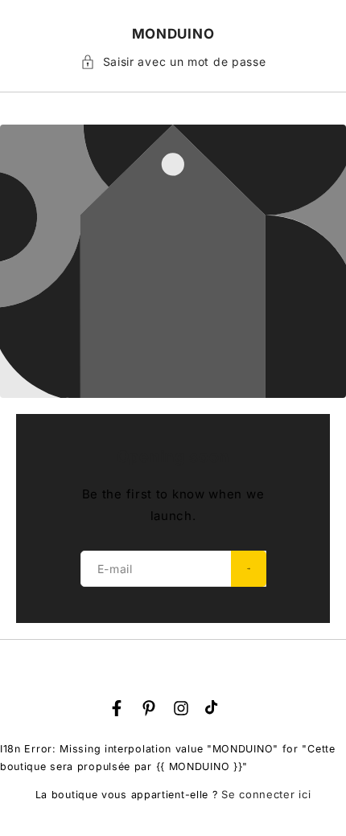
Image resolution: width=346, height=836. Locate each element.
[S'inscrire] (248, 569)
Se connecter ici (266, 794)
